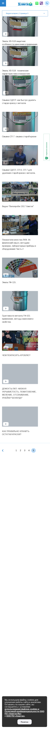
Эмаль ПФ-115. (9, 282)
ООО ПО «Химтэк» (15, 716)
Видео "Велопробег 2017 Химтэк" (18, 206)
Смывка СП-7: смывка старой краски (19, 136)
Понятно (24, 722)
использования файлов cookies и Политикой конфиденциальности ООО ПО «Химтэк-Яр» (24, 711)
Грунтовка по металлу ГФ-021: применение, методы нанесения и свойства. (17, 319)
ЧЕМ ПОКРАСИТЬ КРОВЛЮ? (16, 355)
